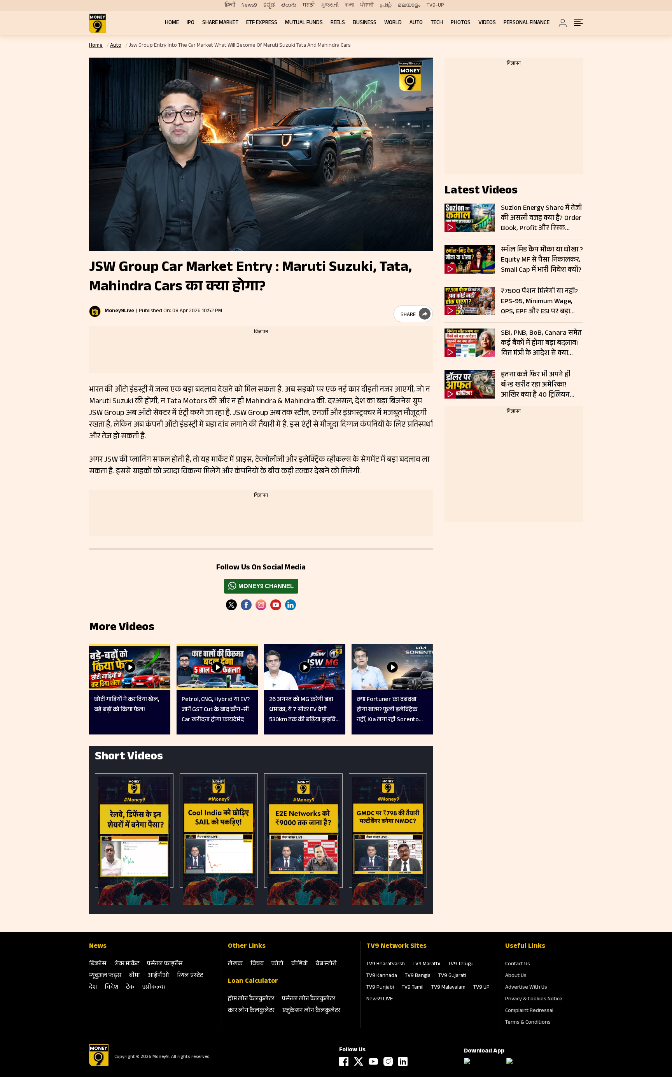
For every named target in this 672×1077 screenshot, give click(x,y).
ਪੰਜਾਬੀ (367, 5)
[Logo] (98, 1065)
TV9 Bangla (417, 976)
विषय (257, 964)
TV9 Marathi (426, 964)
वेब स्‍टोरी (326, 964)
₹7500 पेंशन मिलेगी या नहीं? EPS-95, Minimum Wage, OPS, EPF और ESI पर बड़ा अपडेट (539, 301)
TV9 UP (481, 988)
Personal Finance (527, 23)
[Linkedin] (290, 604)
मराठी (309, 5)
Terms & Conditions (528, 1023)
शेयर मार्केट (126, 964)
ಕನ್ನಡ (269, 5)
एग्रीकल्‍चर (154, 987)
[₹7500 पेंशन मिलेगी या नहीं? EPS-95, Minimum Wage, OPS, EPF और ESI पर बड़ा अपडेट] (469, 301)
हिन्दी (230, 5)
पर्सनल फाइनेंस (164, 964)
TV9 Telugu (461, 964)
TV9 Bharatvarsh (385, 964)
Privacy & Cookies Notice (533, 999)
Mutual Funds (304, 23)
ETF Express (261, 23)
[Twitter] (231, 604)
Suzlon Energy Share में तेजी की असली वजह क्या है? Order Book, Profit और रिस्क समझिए (541, 218)
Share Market (220, 23)
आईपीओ (158, 976)
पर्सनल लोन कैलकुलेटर (308, 999)
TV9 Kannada (381, 976)
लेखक (235, 964)
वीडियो (299, 964)
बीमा (134, 976)
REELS (338, 23)
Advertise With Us (526, 988)
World (393, 23)
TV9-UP (435, 5)
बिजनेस (97, 964)
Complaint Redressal (529, 1011)
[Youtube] (275, 604)
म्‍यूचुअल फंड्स (105, 976)
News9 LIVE (379, 999)
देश (93, 987)
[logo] (97, 23)
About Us (516, 976)
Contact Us (517, 964)
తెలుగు (288, 5)
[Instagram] (261, 604)
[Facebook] (343, 1061)
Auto (416, 23)
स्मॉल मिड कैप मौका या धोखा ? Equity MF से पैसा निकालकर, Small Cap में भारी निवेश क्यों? (542, 260)
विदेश (111, 987)
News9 (249, 5)
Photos (461, 23)
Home (172, 23)
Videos (487, 23)
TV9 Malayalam (448, 988)
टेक (130, 987)
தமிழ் (386, 5)
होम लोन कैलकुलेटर (251, 999)
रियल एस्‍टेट (190, 976)
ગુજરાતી (330, 5)
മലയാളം (409, 5)
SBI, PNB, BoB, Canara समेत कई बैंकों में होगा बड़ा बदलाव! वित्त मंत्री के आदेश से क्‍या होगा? (541, 343)
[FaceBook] (246, 604)
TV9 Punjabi (380, 988)
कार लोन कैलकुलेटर (251, 1011)
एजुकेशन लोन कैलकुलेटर (311, 1011)
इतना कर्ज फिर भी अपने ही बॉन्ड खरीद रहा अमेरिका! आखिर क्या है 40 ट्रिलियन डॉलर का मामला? (535, 385)
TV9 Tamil (413, 988)
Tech (436, 23)
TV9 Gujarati (452, 976)
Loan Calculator (253, 981)
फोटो (277, 964)
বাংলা (349, 5)
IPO (190, 23)
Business (364, 23)
